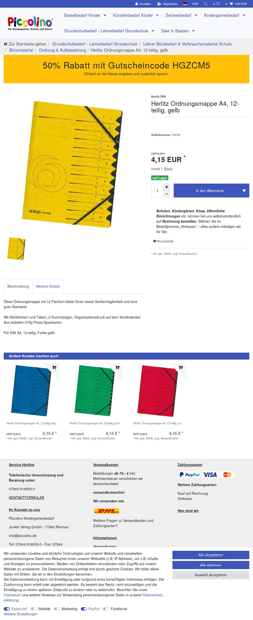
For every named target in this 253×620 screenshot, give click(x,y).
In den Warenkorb (210, 190)
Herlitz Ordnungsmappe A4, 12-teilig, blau (31, 423)
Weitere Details (48, 286)
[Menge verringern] (166, 194)
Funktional (119, 608)
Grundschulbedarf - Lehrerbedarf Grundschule (106, 31)
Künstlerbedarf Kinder (133, 15)
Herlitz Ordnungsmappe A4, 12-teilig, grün (95, 423)
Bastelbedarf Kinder (83, 15)
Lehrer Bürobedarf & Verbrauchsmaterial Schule (187, 44)
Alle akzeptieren (210, 554)
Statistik (44, 608)
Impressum (12, 594)
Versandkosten (104, 546)
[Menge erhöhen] (166, 187)
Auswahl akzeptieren (211, 574)
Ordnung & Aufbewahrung (62, 50)
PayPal (93, 608)
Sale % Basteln (175, 31)
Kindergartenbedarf (222, 15)
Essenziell (19, 608)
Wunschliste (164, 241)
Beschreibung (18, 286)
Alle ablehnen (210, 564)
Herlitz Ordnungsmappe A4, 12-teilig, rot (157, 423)
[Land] (185, 4)
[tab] (18, 286)
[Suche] (206, 4)
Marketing (69, 608)
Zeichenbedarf (179, 15)
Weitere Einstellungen (21, 613)
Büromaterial (20, 50)
